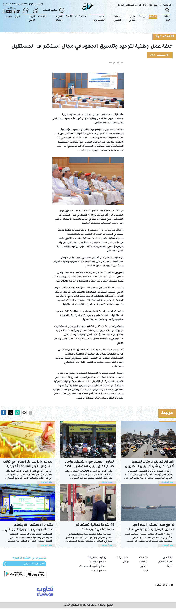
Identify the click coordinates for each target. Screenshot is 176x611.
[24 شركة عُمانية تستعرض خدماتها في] (88, 502)
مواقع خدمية (98, 571)
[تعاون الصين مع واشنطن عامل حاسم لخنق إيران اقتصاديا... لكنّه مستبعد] (88, 439)
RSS (145, 571)
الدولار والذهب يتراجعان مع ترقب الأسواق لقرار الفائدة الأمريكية (28, 464)
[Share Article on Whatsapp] (17, 412)
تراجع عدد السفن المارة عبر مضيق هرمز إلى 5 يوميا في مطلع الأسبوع (149, 527)
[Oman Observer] (11, 10)
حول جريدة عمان (164, 585)
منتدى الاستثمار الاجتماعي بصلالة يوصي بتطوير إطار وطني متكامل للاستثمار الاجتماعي (29, 527)
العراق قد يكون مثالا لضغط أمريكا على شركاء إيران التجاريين (149, 464)
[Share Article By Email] (24, 412)
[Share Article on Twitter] (10, 412)
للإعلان (144, 562)
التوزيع (144, 566)
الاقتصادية (165, 37)
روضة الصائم (165, 562)
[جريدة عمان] (88, 6)
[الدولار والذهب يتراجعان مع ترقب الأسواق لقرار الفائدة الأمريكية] (27, 439)
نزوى (126, 562)
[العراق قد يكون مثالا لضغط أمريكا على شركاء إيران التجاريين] (148, 439)
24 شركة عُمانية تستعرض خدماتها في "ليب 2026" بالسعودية (94, 527)
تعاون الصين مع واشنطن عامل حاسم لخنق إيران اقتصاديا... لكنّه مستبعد (89, 464)
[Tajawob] (44, 590)
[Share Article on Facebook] (3, 412)
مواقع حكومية (98, 562)
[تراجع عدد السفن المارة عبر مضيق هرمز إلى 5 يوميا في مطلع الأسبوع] (148, 502)
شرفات (169, 566)
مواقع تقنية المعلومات (92, 566)
